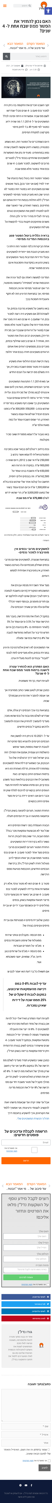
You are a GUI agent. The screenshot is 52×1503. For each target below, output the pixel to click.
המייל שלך (43, 1242)
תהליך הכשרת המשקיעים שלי (33, 1118)
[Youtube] (26, 1485)
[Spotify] (20, 1485)
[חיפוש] (6, 56)
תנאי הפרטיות (11, 1151)
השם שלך (44, 1231)
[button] (48, 11)
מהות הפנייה (42, 1265)
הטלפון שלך (43, 1253)
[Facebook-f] (31, 1485)
